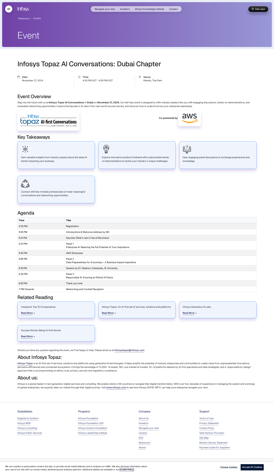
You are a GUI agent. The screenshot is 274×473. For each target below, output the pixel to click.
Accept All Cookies (252, 467)
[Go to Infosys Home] (24, 9)
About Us (144, 418)
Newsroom (24, 18)
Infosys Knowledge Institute (149, 9)
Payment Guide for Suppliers (214, 447)
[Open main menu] (8, 9)
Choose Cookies (228, 467)
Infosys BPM (24, 423)
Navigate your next (105, 9)
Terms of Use (206, 418)
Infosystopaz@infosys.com (129, 350)
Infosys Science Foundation (92, 428)
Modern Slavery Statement (213, 442)
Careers (173, 9)
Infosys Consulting (27, 428)
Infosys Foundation (88, 418)
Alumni (142, 447)
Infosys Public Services (29, 432)
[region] (137, 467)
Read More (27, 312)
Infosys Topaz (25, 363)
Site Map (204, 437)
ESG (141, 437)
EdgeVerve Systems (28, 418)
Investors (125, 9)
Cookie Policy (206, 428)
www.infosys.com (116, 387)
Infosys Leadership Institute (92, 432)
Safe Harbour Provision (211, 432)
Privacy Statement (209, 423)
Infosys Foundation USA (90, 423)
